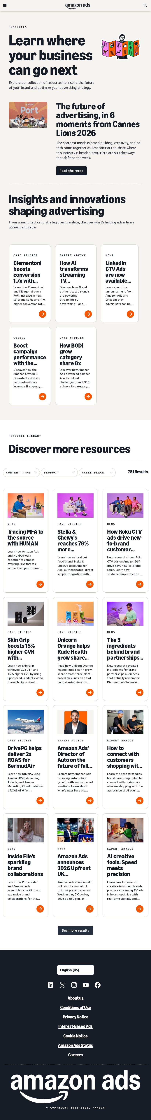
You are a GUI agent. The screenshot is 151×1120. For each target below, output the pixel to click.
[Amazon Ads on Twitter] (62, 985)
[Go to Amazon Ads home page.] (75, 1086)
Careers (75, 1054)
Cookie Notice (75, 1036)
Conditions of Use (75, 1007)
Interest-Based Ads (75, 1026)
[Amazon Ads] (74, 5)
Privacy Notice (75, 1017)
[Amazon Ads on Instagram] (74, 985)
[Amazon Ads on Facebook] (98, 985)
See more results (75, 930)
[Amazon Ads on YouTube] (86, 985)
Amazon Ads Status (75, 1045)
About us (75, 998)
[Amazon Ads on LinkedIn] (50, 985)
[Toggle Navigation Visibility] (4, 5)
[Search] (145, 5)
